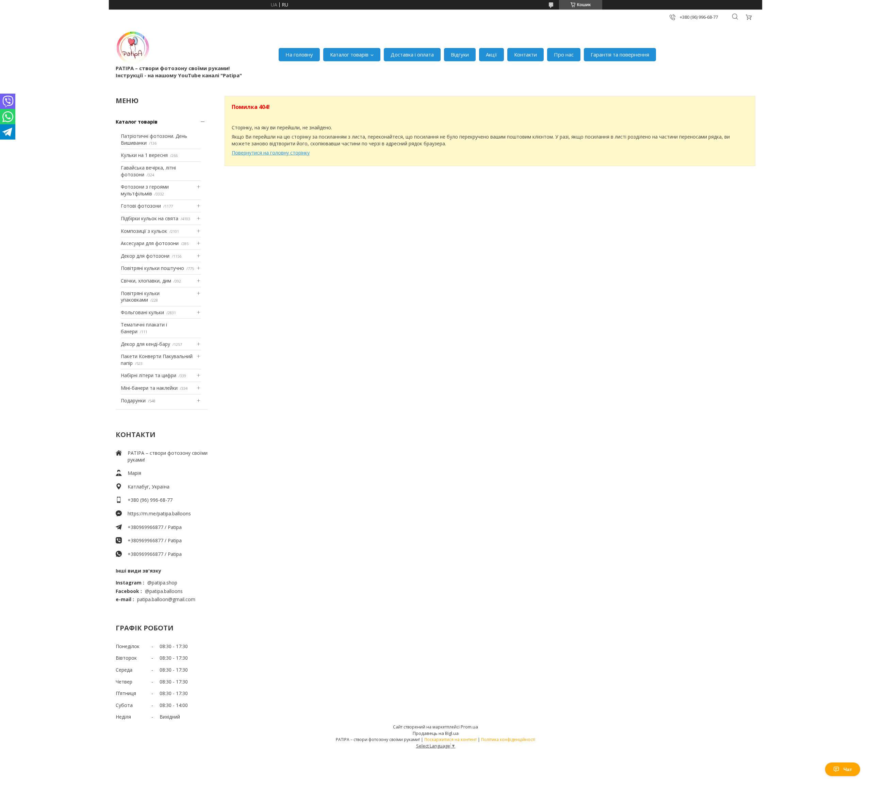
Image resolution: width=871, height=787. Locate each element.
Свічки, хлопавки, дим (146, 280)
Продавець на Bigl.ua (436, 733)
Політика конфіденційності (508, 739)
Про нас (564, 54)
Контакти (525, 54)
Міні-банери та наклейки (149, 388)
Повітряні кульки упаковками (140, 296)
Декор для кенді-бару (145, 344)
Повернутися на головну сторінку (271, 152)
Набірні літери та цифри (148, 375)
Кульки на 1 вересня (144, 155)
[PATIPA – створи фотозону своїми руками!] (133, 48)
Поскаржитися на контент (450, 739)
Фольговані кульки (142, 312)
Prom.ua (469, 727)
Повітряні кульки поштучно (152, 268)
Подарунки (133, 400)
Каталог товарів (349, 54)
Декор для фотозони (145, 256)
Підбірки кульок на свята (149, 218)
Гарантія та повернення (620, 54)
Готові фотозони (141, 206)
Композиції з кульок (144, 231)
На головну (299, 54)
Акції (491, 54)
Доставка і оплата (412, 54)
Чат (847, 769)
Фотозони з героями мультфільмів (145, 190)
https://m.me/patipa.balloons (159, 513)
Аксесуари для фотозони (150, 243)
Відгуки (460, 54)
